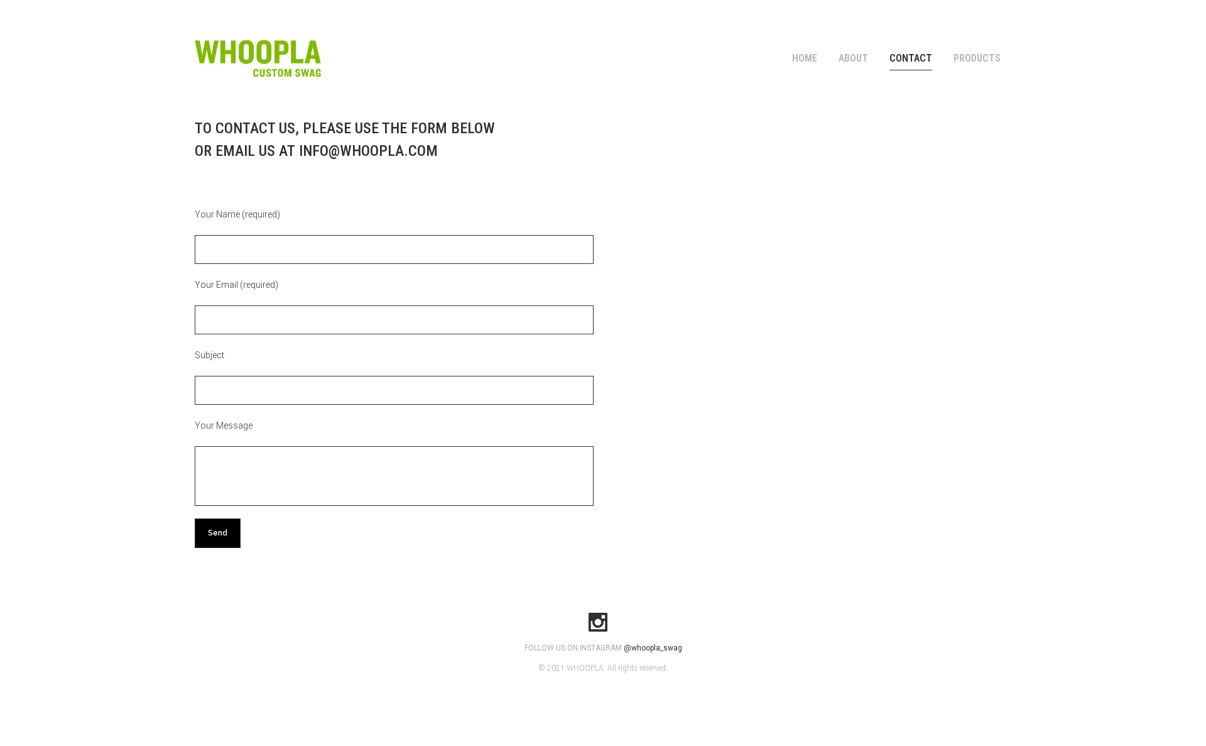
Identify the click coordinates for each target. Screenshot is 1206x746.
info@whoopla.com (368, 151)
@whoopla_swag (653, 648)
